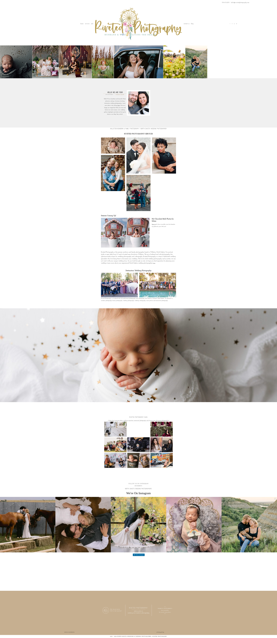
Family (113, 170)
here (119, 105)
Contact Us (186, 23)
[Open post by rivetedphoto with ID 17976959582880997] (249, 524)
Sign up (154, 224)
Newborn (113, 143)
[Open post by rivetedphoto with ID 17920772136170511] (138, 524)
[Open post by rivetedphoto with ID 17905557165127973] (83, 524)
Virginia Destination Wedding (119, 283)
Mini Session (138, 190)
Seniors (163, 153)
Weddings (138, 153)
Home (82, 23)
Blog (192, 23)
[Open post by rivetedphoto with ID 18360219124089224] (27, 524)
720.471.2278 (225, 2)
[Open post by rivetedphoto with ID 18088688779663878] (194, 524)
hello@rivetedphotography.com (240, 2)
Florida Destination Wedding (157, 283)
